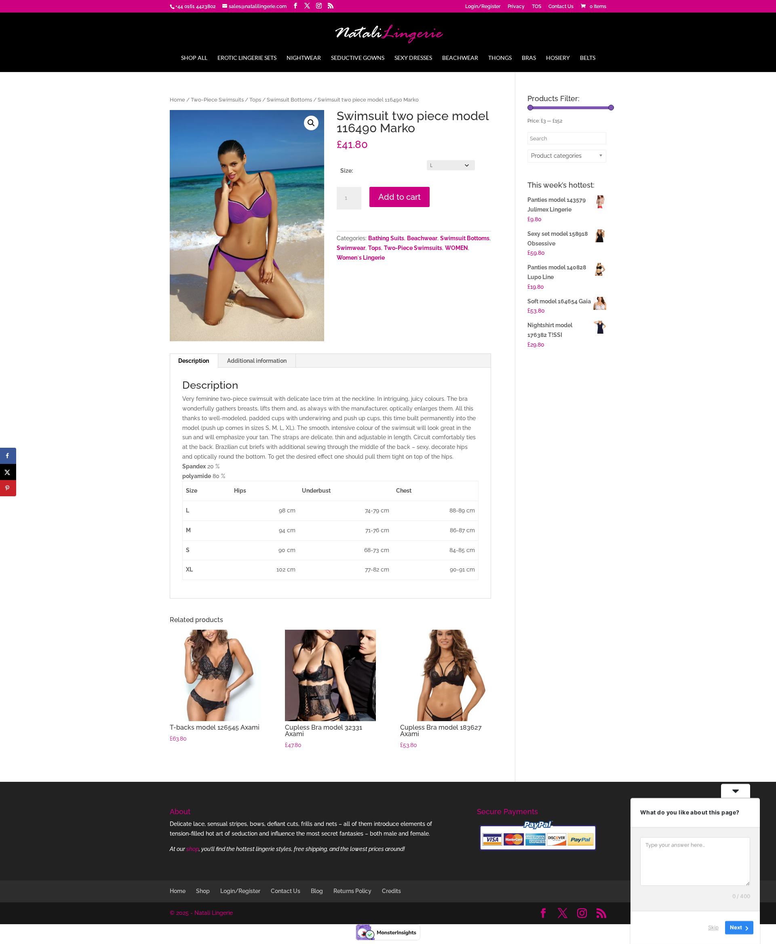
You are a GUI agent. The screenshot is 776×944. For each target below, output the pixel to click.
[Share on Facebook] (8, 456)
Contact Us (561, 6)
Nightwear (304, 58)
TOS (536, 6)
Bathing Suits (386, 238)
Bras (529, 58)
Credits (391, 891)
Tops (255, 100)
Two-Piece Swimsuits (217, 100)
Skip (713, 927)
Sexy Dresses (413, 58)
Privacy (516, 6)
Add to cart (399, 197)
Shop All (194, 58)
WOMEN (456, 248)
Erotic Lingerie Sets (246, 58)
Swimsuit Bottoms (289, 100)
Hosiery (558, 58)
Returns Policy (352, 891)
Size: (346, 170)
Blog (317, 891)
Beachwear (460, 58)
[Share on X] (8, 472)
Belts (587, 58)
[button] (311, 123)
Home (177, 100)
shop (192, 849)
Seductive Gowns (357, 58)
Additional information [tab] (257, 361)
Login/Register (482, 6)
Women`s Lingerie (361, 257)
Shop (203, 891)
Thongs (500, 58)
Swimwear (351, 248)
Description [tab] (193, 361)
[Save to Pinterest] (8, 488)
